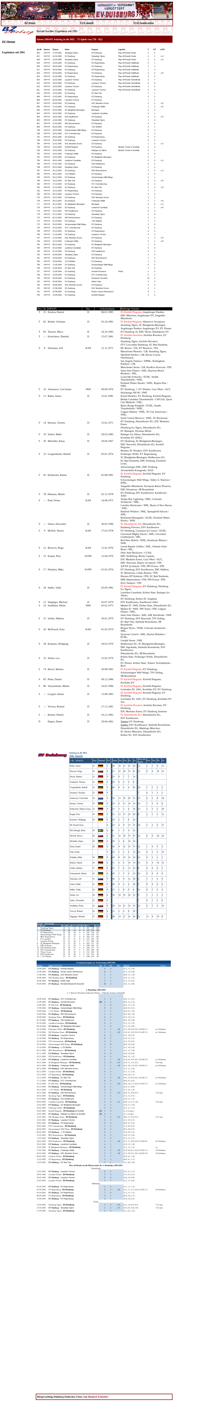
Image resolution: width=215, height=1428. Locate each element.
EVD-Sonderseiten (144, 23)
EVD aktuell (86, 23)
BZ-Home (30, 23)
